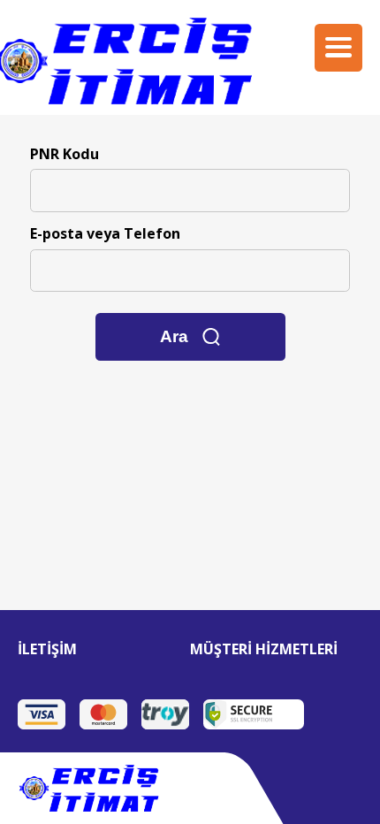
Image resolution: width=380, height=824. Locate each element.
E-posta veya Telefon (105, 233)
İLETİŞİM (47, 649)
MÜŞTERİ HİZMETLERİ (264, 649)
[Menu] (338, 48)
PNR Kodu (64, 154)
